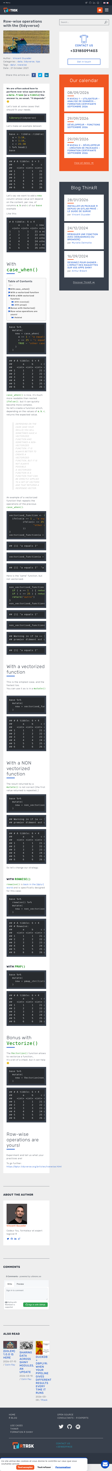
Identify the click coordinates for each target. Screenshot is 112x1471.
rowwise (22, 65)
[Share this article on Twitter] (40, 75)
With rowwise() (22, 302)
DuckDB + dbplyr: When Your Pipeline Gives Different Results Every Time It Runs (43, 1374)
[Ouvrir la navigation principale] (107, 10)
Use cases (16, 1425)
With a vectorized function (25, 292)
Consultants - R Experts (73, 1418)
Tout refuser (44, 1467)
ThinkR (14, 1428)
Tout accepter (25, 1467)
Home (12, 1414)
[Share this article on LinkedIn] (47, 75)
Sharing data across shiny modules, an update (27, 1362)
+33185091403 (64, 1446)
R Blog (13, 1418)
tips (38, 61)
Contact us (63, 1443)
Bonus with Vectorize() (23, 308)
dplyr (13, 65)
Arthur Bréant (79, 271)
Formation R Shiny (21, 1432)
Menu (8, 3)
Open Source (65, 1414)
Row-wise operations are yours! (24, 313)
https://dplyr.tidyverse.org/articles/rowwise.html (34, 1166)
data (20, 61)
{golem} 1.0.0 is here (9, 1354)
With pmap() (21, 305)
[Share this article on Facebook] (34, 75)
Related (18, 317)
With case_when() (20, 289)
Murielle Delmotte (82, 242)
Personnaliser (63, 1467)
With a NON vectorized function (22, 297)
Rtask (44, 1400)
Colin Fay (10, 1364)
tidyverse (29, 61)
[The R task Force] (12, 10)
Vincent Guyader (22, 58)
